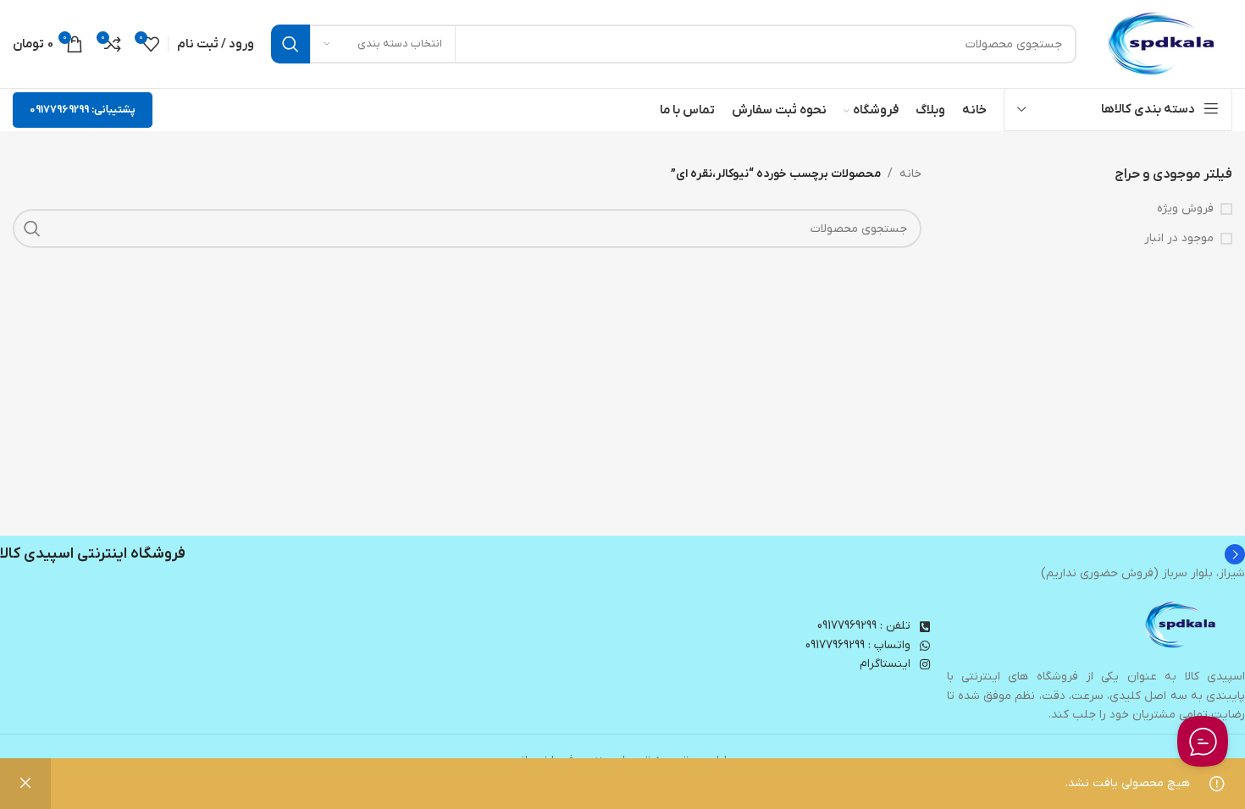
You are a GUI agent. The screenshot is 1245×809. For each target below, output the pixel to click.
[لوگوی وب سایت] (1162, 44)
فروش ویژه (1185, 209)
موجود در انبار (1179, 238)
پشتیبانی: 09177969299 (83, 109)
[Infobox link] (622, 554)
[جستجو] (290, 44)
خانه (910, 174)
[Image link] (1181, 625)
